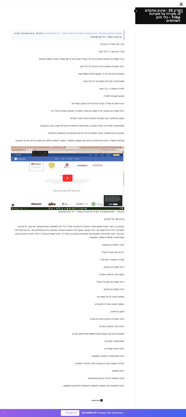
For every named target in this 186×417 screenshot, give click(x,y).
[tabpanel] (67, 208)
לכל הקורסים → (70, 412)
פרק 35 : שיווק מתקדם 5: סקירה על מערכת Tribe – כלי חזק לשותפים (162, 15)
